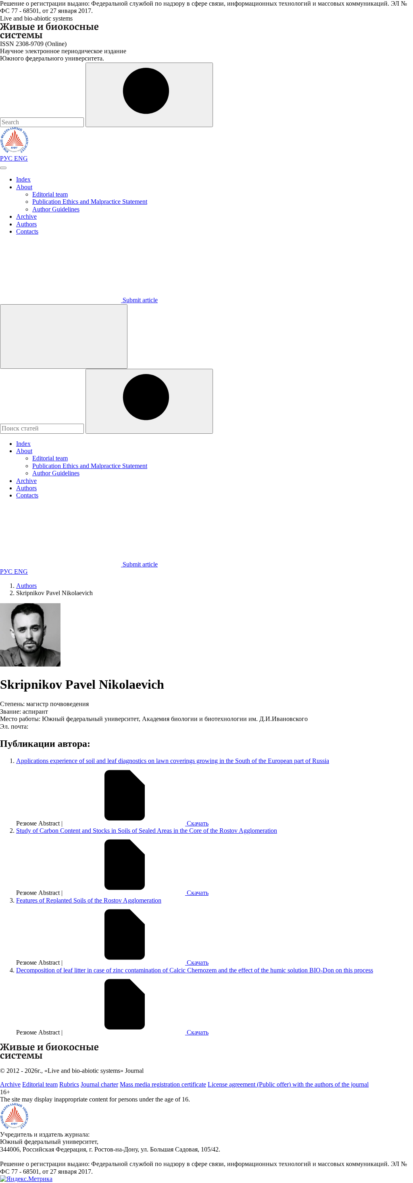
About (24, 187)
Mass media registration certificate (163, 1084)
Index (23, 179)
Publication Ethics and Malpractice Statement (89, 201)
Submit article (139, 300)
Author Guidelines (55, 209)
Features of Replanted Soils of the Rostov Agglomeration (88, 900)
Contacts (27, 231)
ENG (21, 158)
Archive (26, 216)
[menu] (3, 168)
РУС (7, 158)
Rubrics (69, 1084)
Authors (26, 224)
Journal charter (99, 1084)
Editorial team (50, 194)
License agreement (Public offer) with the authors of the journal (288, 1084)
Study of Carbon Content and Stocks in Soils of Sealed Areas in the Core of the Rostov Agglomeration (146, 830)
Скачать (197, 823)
